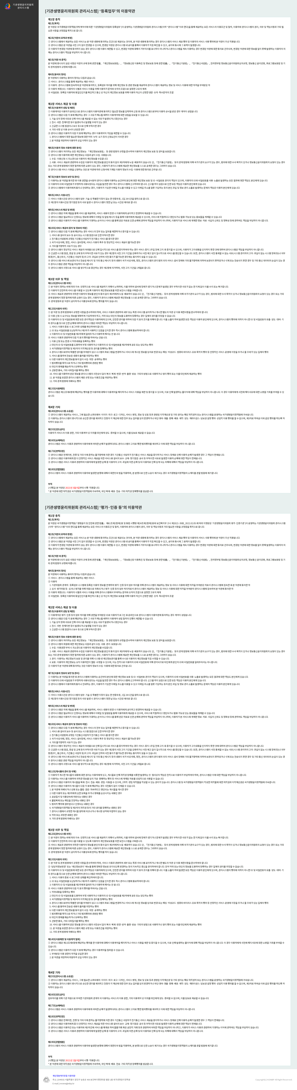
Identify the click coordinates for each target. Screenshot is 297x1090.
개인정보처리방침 (60, 1075)
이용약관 (71, 1075)
